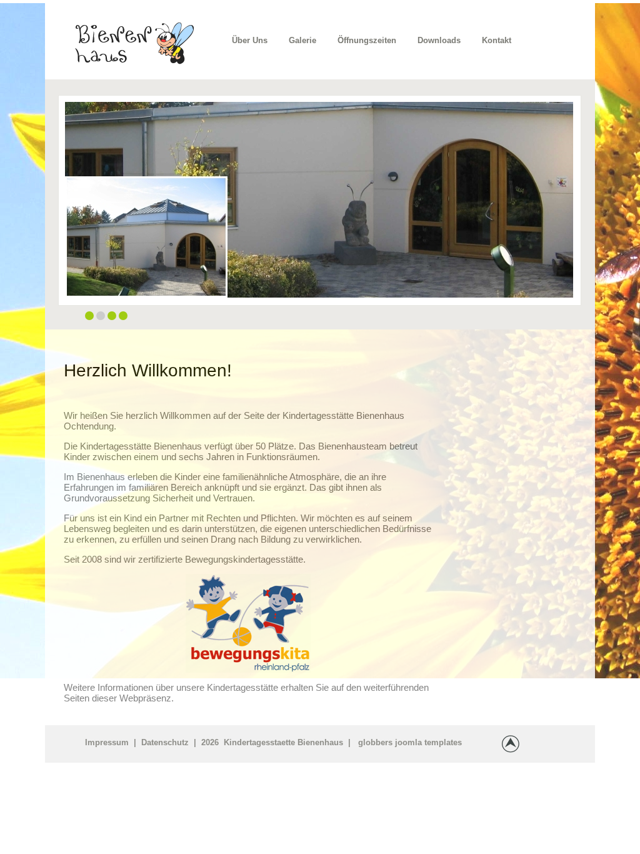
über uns (250, 40)
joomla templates (428, 742)
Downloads (439, 40)
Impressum (107, 742)
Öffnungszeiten (367, 40)
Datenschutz (165, 742)
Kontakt (496, 40)
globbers (375, 742)
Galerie (302, 40)
